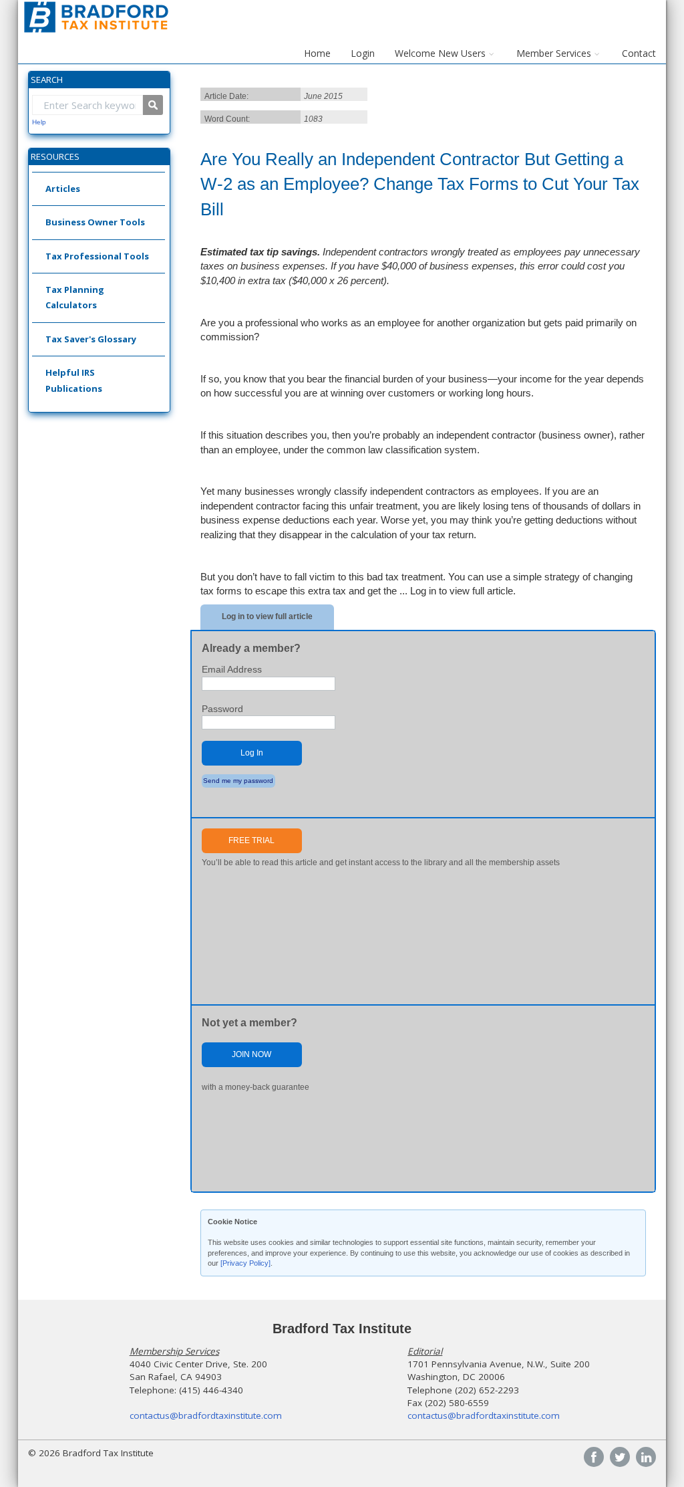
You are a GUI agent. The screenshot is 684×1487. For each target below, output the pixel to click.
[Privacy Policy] (245, 1263)
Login (363, 53)
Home (317, 53)
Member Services (553, 53)
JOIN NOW (251, 1054)
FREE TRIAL (251, 840)
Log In (251, 753)
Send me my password (238, 780)
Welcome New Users (440, 53)
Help (39, 122)
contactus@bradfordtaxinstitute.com (206, 1415)
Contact (639, 53)
